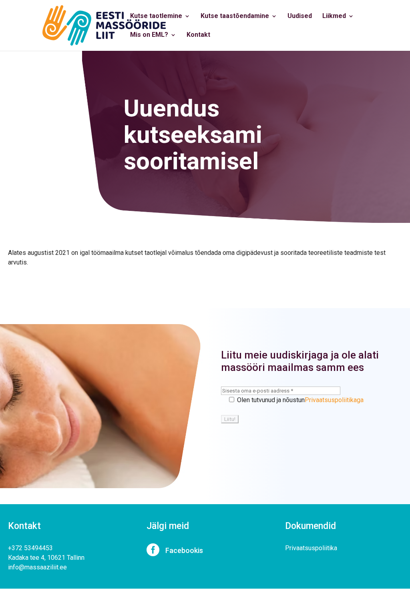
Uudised (299, 16)
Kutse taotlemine (156, 16)
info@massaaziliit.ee (37, 567)
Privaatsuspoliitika (311, 548)
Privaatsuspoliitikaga (334, 400)
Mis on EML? (149, 35)
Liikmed (334, 16)
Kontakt (198, 35)
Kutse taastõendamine (235, 16)
